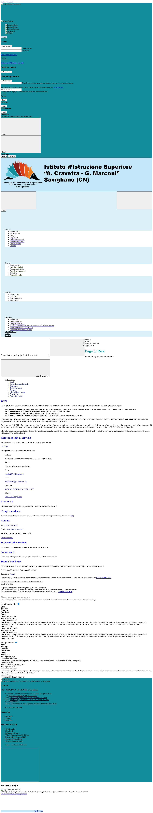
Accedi (4, 37)
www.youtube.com (8, 643)
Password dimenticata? (9, 55)
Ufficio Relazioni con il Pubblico (17, 735)
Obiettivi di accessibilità (13, 739)
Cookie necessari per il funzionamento (14, 598)
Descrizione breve (16, 396)
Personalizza (6, 582)
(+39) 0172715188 (10, 525)
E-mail (24, 83)
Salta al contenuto (7, 2)
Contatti (12, 390)
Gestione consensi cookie (14, 741)
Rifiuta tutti (19, 582)
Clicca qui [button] (4, 446)
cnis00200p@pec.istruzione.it (15, 481)
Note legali (9, 731)
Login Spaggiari (58, 87)
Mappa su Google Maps (13, 497)
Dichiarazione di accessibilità (15, 737)
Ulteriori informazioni (17, 392)
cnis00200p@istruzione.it (14, 474)
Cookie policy (10, 729)
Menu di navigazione (42, 376)
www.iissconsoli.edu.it (9, 604)
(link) (72, 516)
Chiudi (4, 100)
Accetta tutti (35, 582)
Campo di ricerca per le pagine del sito (14, 355)
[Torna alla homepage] (76, 174)
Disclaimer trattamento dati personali (14, 794)
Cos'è (12, 382)
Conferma (12, 156)
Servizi (87, 341)
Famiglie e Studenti (92, 344)
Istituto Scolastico (7, 538)
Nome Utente (27, 48)
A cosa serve (14, 394)
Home (87, 339)
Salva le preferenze (18, 677)
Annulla (4, 156)
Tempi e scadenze (16, 388)
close (3, 210)
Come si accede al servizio (19, 384)
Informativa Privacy (12, 733)
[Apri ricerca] (134, 200)
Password (25, 51)
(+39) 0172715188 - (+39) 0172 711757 (19, 489)
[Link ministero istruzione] (11, 4)
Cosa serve (14, 386)
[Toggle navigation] (18, 200)
